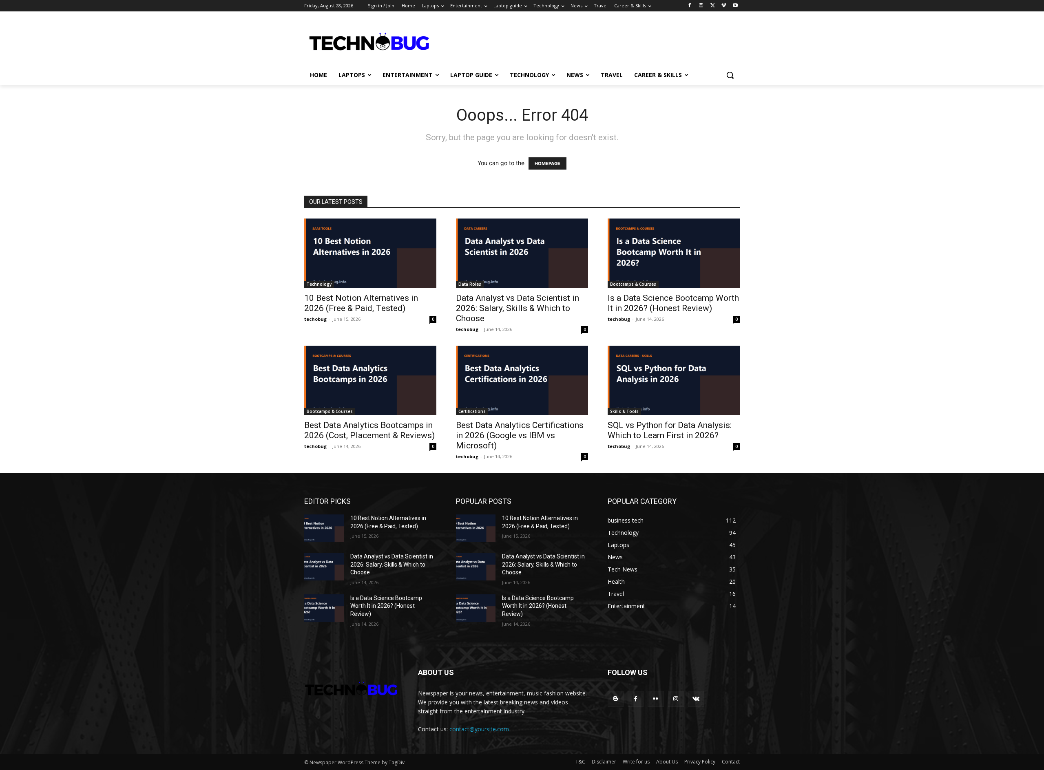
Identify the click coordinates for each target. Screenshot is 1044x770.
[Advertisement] (632, 41)
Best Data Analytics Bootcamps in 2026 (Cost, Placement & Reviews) (369, 430)
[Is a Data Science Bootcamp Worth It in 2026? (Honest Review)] (674, 253)
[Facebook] (690, 6)
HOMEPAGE (547, 163)
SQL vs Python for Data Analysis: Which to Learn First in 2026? (670, 430)
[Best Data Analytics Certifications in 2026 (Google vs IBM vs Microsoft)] (522, 380)
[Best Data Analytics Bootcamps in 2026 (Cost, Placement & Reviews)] (370, 380)
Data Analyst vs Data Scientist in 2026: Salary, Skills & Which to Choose (517, 308)
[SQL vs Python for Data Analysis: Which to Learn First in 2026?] (674, 380)
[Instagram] (701, 6)
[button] (730, 75)
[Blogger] (616, 699)
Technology (319, 284)
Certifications (472, 411)
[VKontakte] (696, 699)
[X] (712, 6)
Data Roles (469, 284)
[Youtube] (735, 6)
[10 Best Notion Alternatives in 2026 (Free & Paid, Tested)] (370, 253)
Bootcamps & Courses (633, 284)
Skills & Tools (624, 411)
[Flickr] (656, 699)
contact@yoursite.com (479, 729)
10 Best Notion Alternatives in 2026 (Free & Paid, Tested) (361, 303)
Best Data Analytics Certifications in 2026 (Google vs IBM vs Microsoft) (520, 435)
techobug (315, 319)
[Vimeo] (723, 6)
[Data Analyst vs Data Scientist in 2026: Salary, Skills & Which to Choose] (522, 253)
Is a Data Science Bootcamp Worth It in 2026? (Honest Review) (673, 303)
